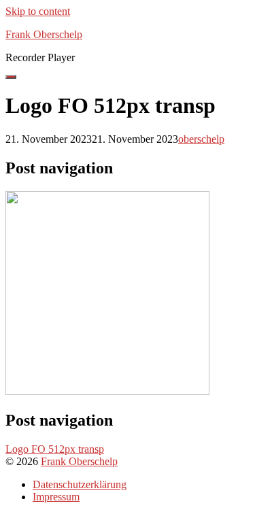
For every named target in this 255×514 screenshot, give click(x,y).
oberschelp (201, 139)
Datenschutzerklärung (79, 484)
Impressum (56, 496)
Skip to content (37, 11)
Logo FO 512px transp (54, 449)
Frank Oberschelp (79, 461)
